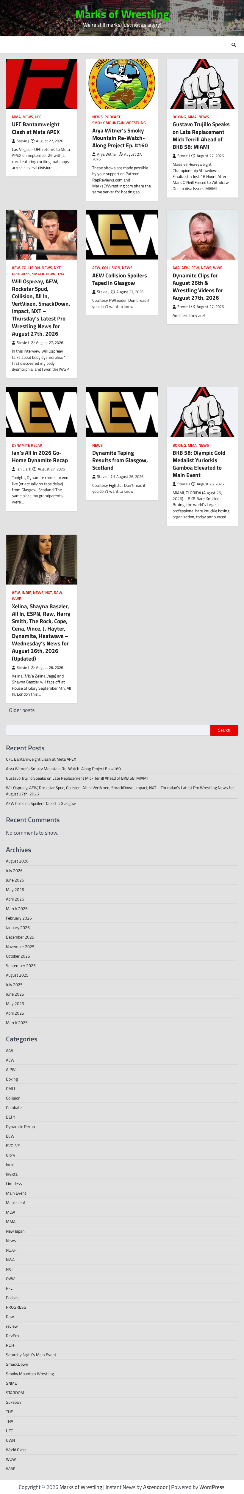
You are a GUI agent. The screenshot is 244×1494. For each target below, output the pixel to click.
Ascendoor (155, 1487)
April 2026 (15, 899)
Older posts (22, 710)
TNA (61, 274)
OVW (10, 1278)
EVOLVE (13, 1145)
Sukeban (13, 1402)
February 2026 (19, 918)
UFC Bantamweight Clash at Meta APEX (36, 128)
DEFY (10, 1117)
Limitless (14, 1183)
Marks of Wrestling (122, 14)
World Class (16, 1449)
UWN (10, 1440)
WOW (11, 1459)
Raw (58, 592)
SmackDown (44, 274)
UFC (38, 117)
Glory (10, 1155)
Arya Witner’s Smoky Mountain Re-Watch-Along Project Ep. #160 (120, 138)
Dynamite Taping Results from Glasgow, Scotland (120, 460)
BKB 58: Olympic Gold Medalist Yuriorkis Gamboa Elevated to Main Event (199, 463)
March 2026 (17, 908)
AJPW (10, 1069)
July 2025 (14, 984)
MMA (16, 117)
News (28, 117)
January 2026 (18, 927)
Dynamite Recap (27, 445)
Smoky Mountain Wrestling (119, 123)
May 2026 (15, 889)
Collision (31, 268)
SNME (11, 1383)
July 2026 (14, 870)
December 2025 (20, 937)
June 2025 (15, 994)
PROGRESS (21, 274)
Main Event (16, 1193)
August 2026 (17, 861)
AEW (16, 268)
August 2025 (17, 975)
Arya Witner (107, 154)
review (12, 1326)
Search (224, 730)
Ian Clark (24, 469)
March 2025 (17, 1022)
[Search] (233, 44)
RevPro (12, 1335)
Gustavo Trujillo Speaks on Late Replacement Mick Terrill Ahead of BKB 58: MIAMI (201, 135)
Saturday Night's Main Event (31, 1354)
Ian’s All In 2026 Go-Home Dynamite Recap (40, 456)
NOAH (11, 1250)
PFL (9, 1288)
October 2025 (18, 956)
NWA (10, 1259)
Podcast (112, 117)
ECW (195, 268)
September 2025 (21, 965)
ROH (10, 1345)
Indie (26, 592)
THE (9, 1411)
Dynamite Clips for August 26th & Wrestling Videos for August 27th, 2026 (198, 286)
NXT (57, 268)
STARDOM (15, 1392)
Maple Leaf (15, 1202)
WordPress (211, 1487)
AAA (176, 268)
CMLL (11, 1088)
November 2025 (20, 946)
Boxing (179, 117)
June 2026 (15, 880)
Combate (14, 1107)
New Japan (15, 1231)
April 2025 (15, 1013)
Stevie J (23, 141)
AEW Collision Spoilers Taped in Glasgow (119, 279)
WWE (217, 268)
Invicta (12, 1174)
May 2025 (15, 1003)
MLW (10, 1212)
